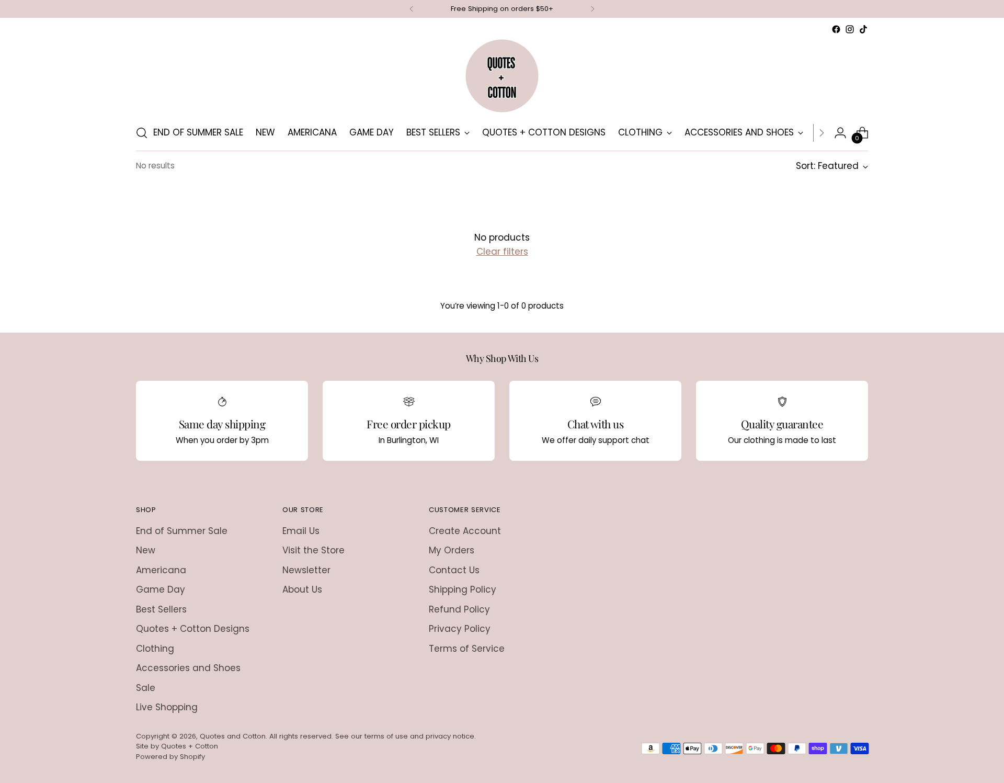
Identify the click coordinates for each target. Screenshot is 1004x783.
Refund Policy (459, 609)
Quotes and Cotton (233, 736)
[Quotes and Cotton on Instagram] (849, 29)
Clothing (155, 648)
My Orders (451, 550)
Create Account (465, 531)
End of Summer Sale (181, 531)
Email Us (301, 531)
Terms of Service (467, 648)
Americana (161, 570)
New (145, 550)
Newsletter (306, 570)
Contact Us (454, 570)
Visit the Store (313, 550)
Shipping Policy (462, 589)
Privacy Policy (459, 628)
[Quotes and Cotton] (502, 76)
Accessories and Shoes (188, 668)
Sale (145, 688)
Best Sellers (161, 609)
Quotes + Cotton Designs (192, 628)
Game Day (160, 589)
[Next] (592, 9)
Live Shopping (167, 707)
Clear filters (502, 251)
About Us (302, 589)
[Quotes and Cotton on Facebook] (836, 29)
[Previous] (411, 9)
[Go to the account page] (840, 132)
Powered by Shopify (170, 757)
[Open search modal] (141, 132)
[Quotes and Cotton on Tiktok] (863, 29)
